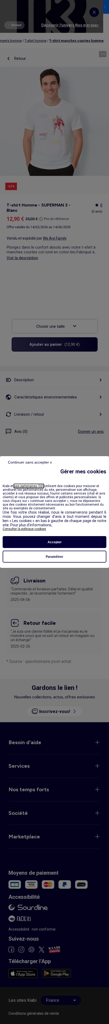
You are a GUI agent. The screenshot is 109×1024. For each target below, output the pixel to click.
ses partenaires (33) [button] (29, 486)
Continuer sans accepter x (30, 462)
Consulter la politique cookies (24, 529)
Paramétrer (54, 557)
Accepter (55, 542)
